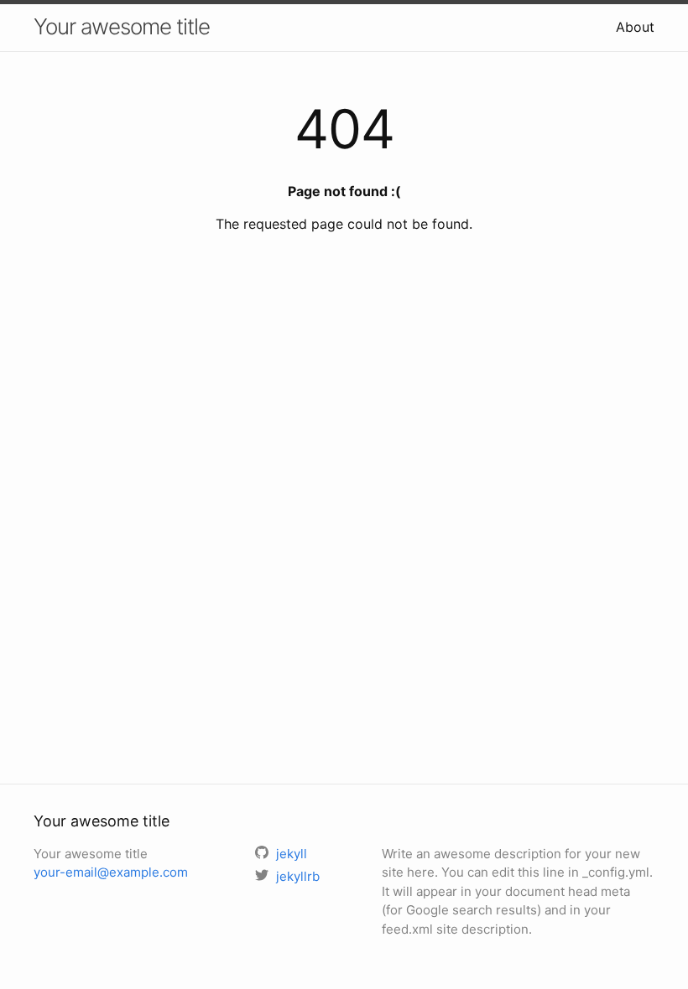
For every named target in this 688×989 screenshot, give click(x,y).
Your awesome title (122, 26)
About (635, 26)
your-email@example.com (111, 872)
